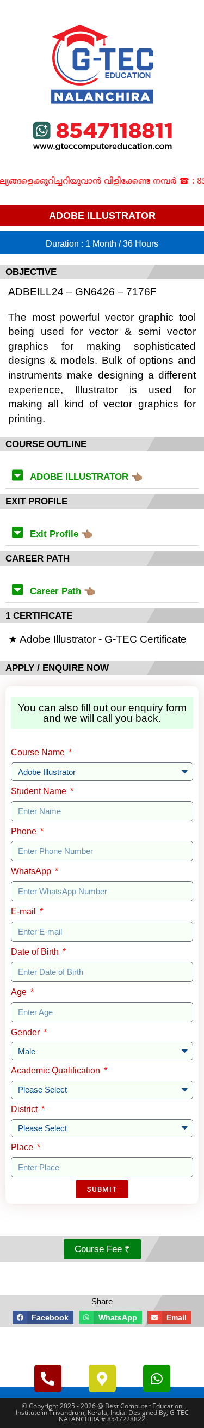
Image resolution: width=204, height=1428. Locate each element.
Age (20, 992)
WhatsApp (32, 871)
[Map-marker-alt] (102, 1378)
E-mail (24, 911)
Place (23, 1147)
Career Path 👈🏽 (62, 591)
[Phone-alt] (47, 1378)
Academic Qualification (56, 1070)
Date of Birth (36, 951)
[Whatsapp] (156, 1378)
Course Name (39, 752)
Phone (25, 831)
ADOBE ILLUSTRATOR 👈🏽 (86, 477)
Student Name (40, 791)
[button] (102, 475)
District (25, 1109)
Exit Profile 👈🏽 (61, 534)
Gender (26, 1032)
